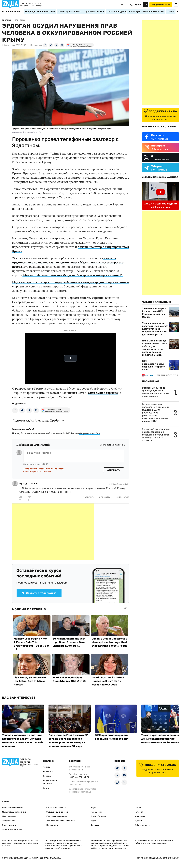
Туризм (138, 821)
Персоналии (52, 825)
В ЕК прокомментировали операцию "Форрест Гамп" (153, 365)
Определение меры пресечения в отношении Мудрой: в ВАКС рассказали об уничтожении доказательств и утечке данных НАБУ (156, 412)
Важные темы (11, 11)
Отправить (113, 470)
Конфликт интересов (56, 816)
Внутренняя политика (12, 807)
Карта (46, 788)
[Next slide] (176, 11)
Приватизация (9, 825)
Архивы (46, 767)
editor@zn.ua (85, 792)
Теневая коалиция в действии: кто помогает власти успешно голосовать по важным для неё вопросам (155, 329)
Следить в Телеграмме (41, 593)
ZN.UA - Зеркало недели (160, 203)
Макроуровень (9, 816)
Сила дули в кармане (103, 392)
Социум (138, 807)
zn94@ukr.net (75, 784)
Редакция (48, 771)
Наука (93, 807)
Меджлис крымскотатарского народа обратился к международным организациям (70, 282)
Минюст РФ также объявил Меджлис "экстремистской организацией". (72, 275)
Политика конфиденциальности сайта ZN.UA (157, 858)
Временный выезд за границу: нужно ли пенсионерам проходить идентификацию (155, 392)
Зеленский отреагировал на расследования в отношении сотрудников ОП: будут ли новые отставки (156, 435)
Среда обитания (98, 816)
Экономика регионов (12, 829)
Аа (145, 5)
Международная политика (15, 812)
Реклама (47, 776)
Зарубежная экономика (58, 812)
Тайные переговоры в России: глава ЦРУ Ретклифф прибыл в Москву (154, 312)
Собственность (142, 825)
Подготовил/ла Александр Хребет (36, 420)
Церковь (94, 821)
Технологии (96, 812)
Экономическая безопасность (61, 821)
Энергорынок (8, 821)
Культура (94, 825)
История (139, 812)
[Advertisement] (53, 531)
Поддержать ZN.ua (161, 5)
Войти (137, 5)
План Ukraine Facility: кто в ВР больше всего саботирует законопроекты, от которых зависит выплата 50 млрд (154, 347)
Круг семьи (140, 816)
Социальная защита (56, 807)
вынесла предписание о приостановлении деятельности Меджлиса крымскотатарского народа (67, 262)
